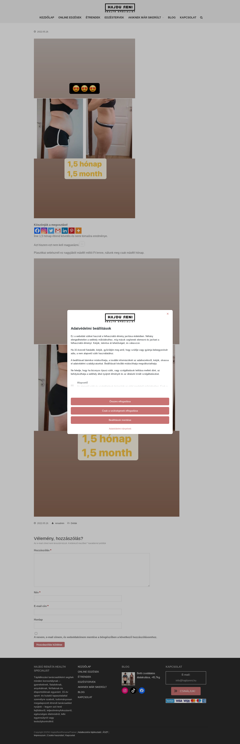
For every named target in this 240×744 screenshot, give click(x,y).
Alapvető (82, 382)
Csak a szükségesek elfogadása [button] (120, 410)
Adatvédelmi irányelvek (120, 429)
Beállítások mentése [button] (120, 420)
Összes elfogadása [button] (120, 401)
